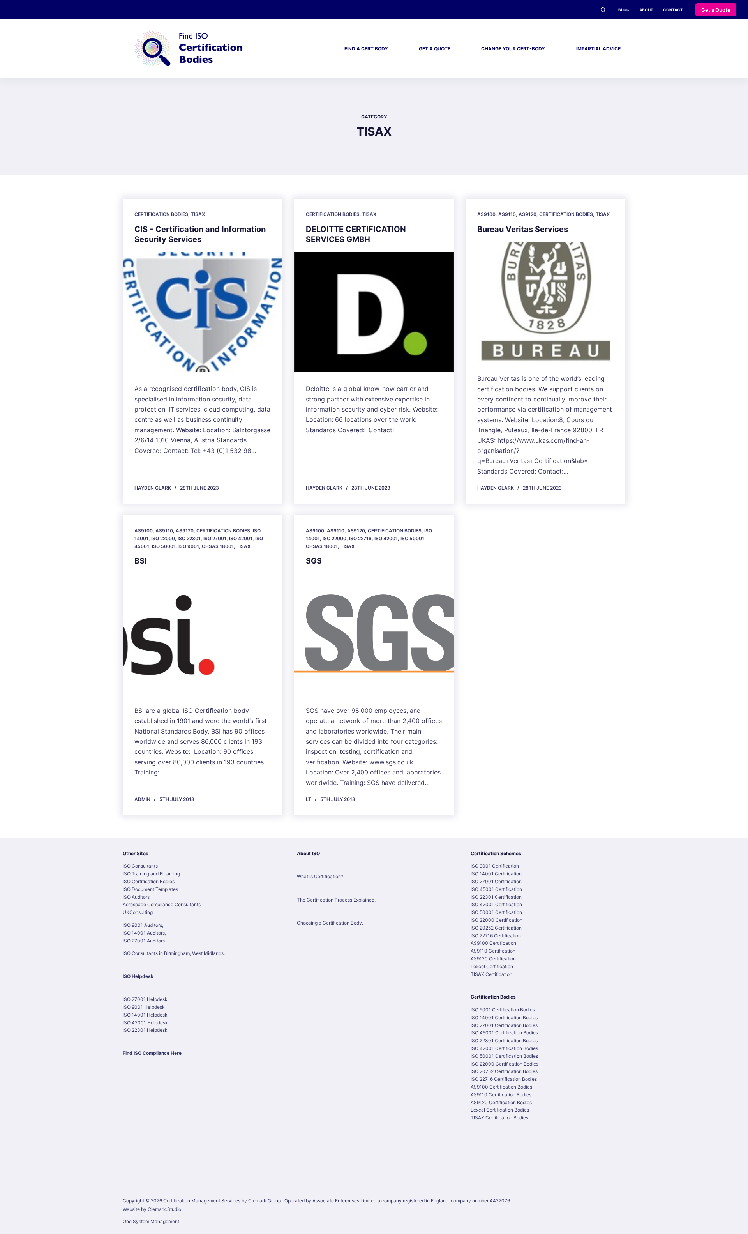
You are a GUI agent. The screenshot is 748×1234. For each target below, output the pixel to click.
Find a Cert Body (366, 48)
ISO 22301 (189, 538)
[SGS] (374, 634)
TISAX (198, 214)
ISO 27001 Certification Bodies (504, 1025)
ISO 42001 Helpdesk (145, 1022)
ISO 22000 (163, 538)
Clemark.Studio (164, 1209)
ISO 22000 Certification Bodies (504, 1064)
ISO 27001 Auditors (144, 941)
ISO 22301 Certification (496, 897)
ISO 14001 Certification (496, 874)
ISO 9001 (188, 546)
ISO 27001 (214, 538)
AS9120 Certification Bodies (501, 1102)
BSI (140, 561)
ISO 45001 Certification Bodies (504, 1033)
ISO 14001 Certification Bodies (504, 1017)
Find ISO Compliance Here (152, 1053)
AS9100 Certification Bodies (501, 1087)
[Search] (603, 9)
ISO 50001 (164, 546)
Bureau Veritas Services (522, 229)
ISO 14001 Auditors (144, 933)
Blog (624, 9)
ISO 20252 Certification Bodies (504, 1071)
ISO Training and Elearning (151, 874)
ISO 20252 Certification (496, 928)
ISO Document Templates (150, 889)
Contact (673, 9)
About (646, 9)
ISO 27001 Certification (496, 881)
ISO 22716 (360, 538)
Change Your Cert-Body (513, 48)
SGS (314, 561)
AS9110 (507, 214)
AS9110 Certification (493, 951)
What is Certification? (320, 876)
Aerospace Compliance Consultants (162, 904)
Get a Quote (715, 10)
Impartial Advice (598, 48)
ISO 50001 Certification (496, 912)
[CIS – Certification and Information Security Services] (202, 312)
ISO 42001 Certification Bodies (504, 1048)
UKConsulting (138, 912)
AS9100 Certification (493, 943)
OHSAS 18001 (218, 546)
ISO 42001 (240, 538)
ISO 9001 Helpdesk (144, 1007)
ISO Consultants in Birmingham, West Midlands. (174, 953)
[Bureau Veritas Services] (545, 302)
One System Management (151, 1221)
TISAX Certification (491, 974)
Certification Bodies (161, 214)
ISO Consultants (140, 866)
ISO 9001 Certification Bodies (503, 1010)
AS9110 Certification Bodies (501, 1095)
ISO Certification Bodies (149, 881)
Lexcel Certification (492, 966)
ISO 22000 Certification (496, 920)
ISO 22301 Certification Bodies (504, 1040)
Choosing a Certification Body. (330, 923)
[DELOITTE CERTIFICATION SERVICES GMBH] (374, 312)
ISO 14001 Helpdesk (145, 1015)
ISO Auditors (136, 897)
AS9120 (527, 214)
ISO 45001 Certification (496, 889)
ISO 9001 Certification (495, 866)
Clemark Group (264, 1201)
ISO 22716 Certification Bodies (504, 1079)
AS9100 (486, 214)
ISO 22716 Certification (496, 936)
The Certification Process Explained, (336, 900)
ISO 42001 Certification (496, 904)
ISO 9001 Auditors (142, 925)
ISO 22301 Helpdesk (145, 1030)
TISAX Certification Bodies (499, 1118)
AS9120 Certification (493, 959)
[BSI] (202, 634)
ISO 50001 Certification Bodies (504, 1056)
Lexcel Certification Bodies (500, 1110)
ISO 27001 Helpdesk (145, 999)
